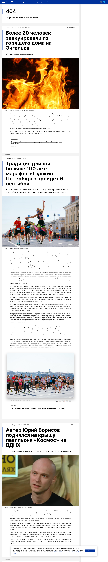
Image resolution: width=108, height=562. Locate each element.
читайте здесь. (38, 133)
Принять (90, 551)
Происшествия (70, 27)
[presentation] (54, 401)
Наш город (13, 405)
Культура (72, 425)
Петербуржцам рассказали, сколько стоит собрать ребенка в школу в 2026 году (38, 408)
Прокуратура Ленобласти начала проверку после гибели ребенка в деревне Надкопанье (36, 142)
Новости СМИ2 (7, 154)
